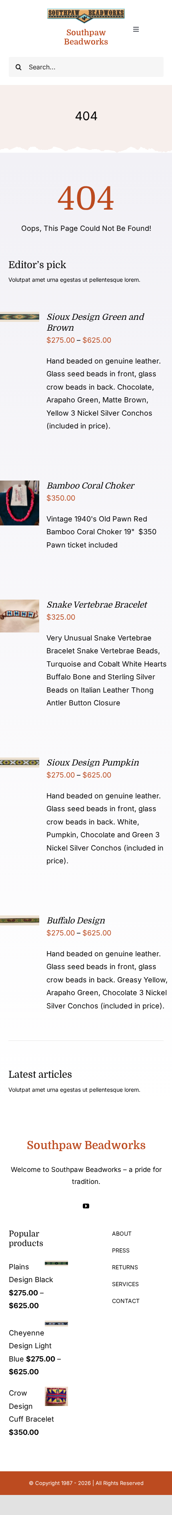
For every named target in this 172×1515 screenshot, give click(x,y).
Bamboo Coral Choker (90, 486)
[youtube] (86, 1206)
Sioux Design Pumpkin (92, 763)
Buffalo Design (75, 920)
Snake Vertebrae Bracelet (96, 605)
